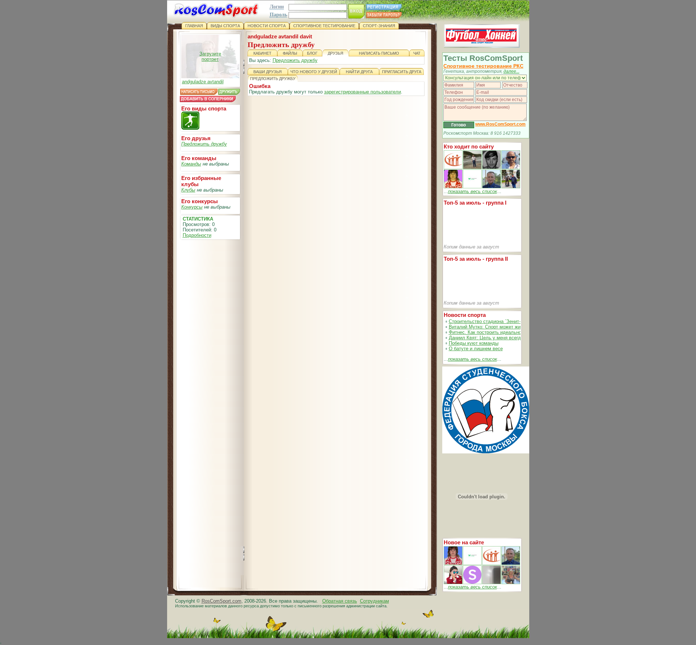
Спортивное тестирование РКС (483, 66)
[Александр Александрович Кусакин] (453, 167)
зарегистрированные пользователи (362, 92)
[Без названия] (453, 563)
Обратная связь (339, 601)
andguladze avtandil (203, 81)
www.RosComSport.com (500, 124)
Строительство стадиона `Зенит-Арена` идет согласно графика (518, 321)
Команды (191, 164)
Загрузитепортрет (210, 56)
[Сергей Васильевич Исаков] (472, 167)
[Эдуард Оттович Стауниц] (510, 167)
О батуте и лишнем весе (476, 348)
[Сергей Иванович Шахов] (491, 186)
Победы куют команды (473, 343)
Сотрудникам (374, 601)
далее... (511, 71)
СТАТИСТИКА (198, 219)
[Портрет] (472, 563)
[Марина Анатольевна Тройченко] (453, 186)
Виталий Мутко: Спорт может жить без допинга (501, 327)
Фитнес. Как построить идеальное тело (492, 332)
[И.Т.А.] (510, 582)
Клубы (188, 190)
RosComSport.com (221, 601)
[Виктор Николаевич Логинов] (510, 186)
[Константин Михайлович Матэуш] (491, 167)
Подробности (197, 235)
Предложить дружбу (204, 144)
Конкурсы (192, 207)
